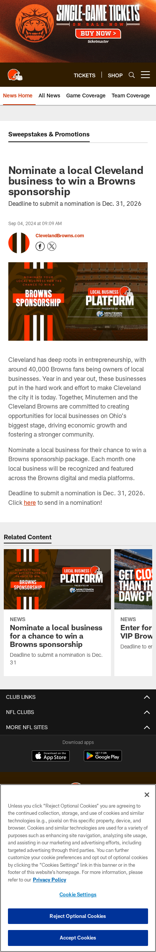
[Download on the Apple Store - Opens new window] (50, 756)
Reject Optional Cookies (78, 916)
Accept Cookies (78, 938)
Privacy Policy (49, 880)
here (30, 502)
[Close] (147, 794)
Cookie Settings (78, 894)
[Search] (132, 75)
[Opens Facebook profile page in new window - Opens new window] (40, 246)
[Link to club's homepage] (15, 72)
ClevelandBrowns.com (60, 235)
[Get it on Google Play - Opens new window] (102, 759)
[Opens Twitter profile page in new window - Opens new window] (51, 246)
